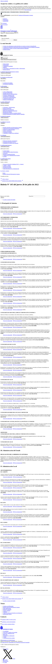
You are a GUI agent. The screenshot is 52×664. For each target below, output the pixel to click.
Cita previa (5, 153)
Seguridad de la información (8, 96)
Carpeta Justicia (6, 150)
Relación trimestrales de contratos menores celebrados (14, 114)
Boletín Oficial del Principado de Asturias (11, 174)
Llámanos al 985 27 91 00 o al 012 (9, 619)
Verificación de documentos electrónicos (11, 128)
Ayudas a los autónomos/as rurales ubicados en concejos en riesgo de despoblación (19, 46)
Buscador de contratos (7, 111)
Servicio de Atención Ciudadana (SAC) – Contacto (13, 164)
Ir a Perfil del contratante (5, 116)
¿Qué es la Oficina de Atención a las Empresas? (12, 613)
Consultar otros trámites (7, 82)
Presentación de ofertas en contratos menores (12, 113)
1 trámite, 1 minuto (7, 165)
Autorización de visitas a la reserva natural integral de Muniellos (16, 48)
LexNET (5, 156)
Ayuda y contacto (6, 610)
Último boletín (6, 63)
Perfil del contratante (7, 609)
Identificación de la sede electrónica (10, 94)
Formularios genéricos (7, 132)
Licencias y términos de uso (8, 95)
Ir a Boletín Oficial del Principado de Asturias (10, 71)
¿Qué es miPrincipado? (7, 91)
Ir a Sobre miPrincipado (5, 101)
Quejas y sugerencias (7, 130)
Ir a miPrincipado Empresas (6, 145)
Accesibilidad (5, 631)
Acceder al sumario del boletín (9, 199)
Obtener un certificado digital (9, 129)
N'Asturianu (4, 23)
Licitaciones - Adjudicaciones (9, 107)
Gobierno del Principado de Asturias (25, 15)
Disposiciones (6, 65)
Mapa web (5, 634)
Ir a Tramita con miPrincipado (6, 77)
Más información (27, 9)
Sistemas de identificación (8, 99)
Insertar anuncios (6, 69)
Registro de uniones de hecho (9, 154)
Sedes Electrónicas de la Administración (11, 168)
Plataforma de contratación (8, 109)
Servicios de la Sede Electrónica (9, 97)
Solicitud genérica (6, 49)
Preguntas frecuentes (7, 167)
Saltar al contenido (4, 1)
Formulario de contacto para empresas (10, 143)
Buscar (15, 39)
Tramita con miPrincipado (8, 606)
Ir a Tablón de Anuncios (5, 121)
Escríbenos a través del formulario (8, 621)
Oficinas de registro (7, 166)
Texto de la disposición (7, 213)
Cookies (4, 636)
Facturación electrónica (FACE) (9, 142)
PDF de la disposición (17, 213)
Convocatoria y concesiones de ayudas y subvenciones (14, 68)
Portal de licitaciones (7, 108)
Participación (5, 19)
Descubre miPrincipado (7, 92)
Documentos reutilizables (8, 84)
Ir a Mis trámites (4, 86)
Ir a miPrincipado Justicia (6, 158)
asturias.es (5, 18)
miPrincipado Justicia (7, 614)
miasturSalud (5, 21)
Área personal (4, 24)
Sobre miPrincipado (7, 608)
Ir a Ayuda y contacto (5, 170)
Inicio (4, 173)
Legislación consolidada (8, 66)
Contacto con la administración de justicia (11, 155)
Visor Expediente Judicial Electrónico (10, 152)
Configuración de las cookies (9, 638)
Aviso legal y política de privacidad (10, 632)
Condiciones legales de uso (8, 98)
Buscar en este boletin (17, 196)
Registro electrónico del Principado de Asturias (12, 127)
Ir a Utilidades (3, 135)
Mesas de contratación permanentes (10, 110)
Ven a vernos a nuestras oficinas (8, 624)
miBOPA (5, 67)
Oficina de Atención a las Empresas (10, 140)
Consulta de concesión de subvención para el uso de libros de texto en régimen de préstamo (21, 47)
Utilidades (5, 611)
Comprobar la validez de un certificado (11, 133)
